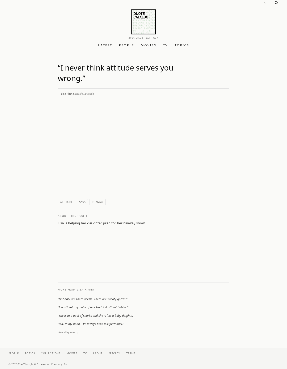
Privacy (114, 353)
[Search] (276, 3)
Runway (97, 202)
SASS (82, 202)
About (98, 353)
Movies (148, 45)
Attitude (66, 202)
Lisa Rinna (67, 94)
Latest (105, 45)
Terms (131, 353)
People (126, 45)
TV (165, 45)
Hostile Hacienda (84, 94)
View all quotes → (68, 332)
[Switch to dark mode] (264, 2)
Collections (51, 353)
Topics (182, 45)
